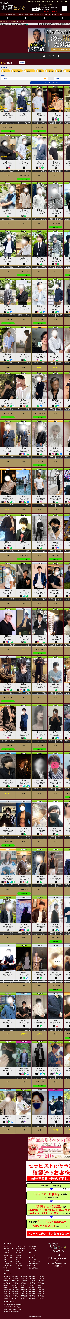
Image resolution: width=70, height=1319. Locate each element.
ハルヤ (55, 684)
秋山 (39, 732)
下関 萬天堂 (24, 1294)
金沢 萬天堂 (15, 1287)
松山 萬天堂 (7, 1296)
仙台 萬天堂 (24, 1279)
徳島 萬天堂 (41, 1294)
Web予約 (16, 18)
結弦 (55, 114)
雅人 (39, 114)
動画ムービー (32, 1253)
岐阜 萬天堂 (24, 1287)
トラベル (50, 71)
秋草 (55, 924)
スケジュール (33, 14)
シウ (39, 684)
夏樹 (55, 162)
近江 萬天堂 (24, 1289)
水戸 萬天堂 (24, 1281)
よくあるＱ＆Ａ (8, 1255)
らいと (39, 448)
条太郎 (39, 972)
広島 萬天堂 (41, 1291)
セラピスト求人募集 (49, 18)
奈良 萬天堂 (7, 1291)
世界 (8, 876)
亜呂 (55, 732)
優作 (23, 542)
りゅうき (8, 732)
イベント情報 (32, 1255)
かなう (8, 780)
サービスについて (21, 1246)
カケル (55, 1116)
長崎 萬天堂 (41, 1296)
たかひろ (55, 306)
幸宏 (23, 684)
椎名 (23, 876)
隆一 (8, 354)
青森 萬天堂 (41, 1276)
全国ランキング (20, 1261)
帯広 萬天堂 (24, 1276)
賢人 (39, 1116)
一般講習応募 (7, 1264)
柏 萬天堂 (23, 1283)
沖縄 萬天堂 (41, 1298)
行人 (8, 448)
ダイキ (39, 258)
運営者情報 (19, 1268)
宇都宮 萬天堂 (15, 1281)
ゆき (8, 1068)
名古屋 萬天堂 (7, 1289)
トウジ (23, 828)
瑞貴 (39, 306)
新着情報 (18, 1255)
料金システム (22, 18)
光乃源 (55, 400)
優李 (55, 1068)
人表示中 (6, 62)
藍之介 (23, 924)
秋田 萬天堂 (15, 1279)
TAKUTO (8, 590)
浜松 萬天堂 (41, 1287)
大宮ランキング (8, 1261)
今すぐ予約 (8, 131)
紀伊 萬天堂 (15, 1291)
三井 (39, 542)
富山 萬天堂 (41, 1285)
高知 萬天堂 (15, 1296)
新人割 (60, 71)
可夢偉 (39, 876)
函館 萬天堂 (32, 1276)
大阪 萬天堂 (41, 1289)
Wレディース (30, 71)
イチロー (24, 1068)
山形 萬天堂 (32, 1279)
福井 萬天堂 (7, 1287)
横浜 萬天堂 (41, 1283)
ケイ (39, 354)
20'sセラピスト (40, 14)
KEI (55, 542)
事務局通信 (6, 1270)
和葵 (39, 210)
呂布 (39, 400)
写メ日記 (15, 14)
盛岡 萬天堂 (7, 1279)
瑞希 (55, 828)
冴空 (8, 636)
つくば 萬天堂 (33, 1281)
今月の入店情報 (20, 1248)
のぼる (55, 590)
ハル (23, 114)
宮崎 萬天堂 (24, 1298)
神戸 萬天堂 (24, 1291)
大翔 (55, 210)
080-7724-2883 (45, 4)
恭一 (8, 924)
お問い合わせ (41, 18)
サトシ (23, 636)
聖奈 (39, 828)
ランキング (26, 14)
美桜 (55, 448)
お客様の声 (20, 14)
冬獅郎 (23, 496)
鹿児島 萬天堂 (33, 1298)
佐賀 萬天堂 (32, 1296)
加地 (39, 590)
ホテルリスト (11, 18)
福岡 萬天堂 (24, 1296)
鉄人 (23, 972)
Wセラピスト (18, 71)
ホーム (5, 14)
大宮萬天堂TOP (8, 1266)
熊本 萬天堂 (15, 1298)
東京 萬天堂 (7, 1283)
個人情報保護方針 (34, 1268)
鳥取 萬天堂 (7, 1294)
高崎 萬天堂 (7, 1281)
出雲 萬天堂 (15, 1294)
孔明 (55, 636)
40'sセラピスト (55, 14)
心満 (23, 306)
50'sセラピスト (63, 14)
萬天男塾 (18, 1264)
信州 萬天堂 (24, 1285)
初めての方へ (7, 1246)
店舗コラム (6, 1259)
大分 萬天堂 (7, 1298)
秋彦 (8, 972)
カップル (6, 71)
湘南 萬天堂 (7, 1285)
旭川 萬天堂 (7, 1276)
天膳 (23, 1116)
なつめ (8, 400)
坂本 (8, 210)
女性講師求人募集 (58, 18)
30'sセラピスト (47, 14)
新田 (8, 1116)
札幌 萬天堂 (15, 1276)
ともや (8, 114)
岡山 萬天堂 (32, 1291)
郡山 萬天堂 (41, 1279)
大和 (23, 258)
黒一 (8, 162)
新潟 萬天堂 (15, 1285)
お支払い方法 (29, 18)
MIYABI (55, 972)
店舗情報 (10, 14)
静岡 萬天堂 (32, 1287)
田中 (8, 542)
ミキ (8, 684)
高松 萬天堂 (32, 1294)
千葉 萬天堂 (32, 1283)
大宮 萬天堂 (41, 1281)
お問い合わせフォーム (22, 1266)
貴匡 (23, 400)
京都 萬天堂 (32, 1289)
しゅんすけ (40, 924)
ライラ (23, 354)
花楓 (8, 496)
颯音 (55, 258)
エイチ (39, 780)
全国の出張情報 (8, 1257)
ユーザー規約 (32, 1259)
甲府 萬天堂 (32, 1285)
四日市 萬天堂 (15, 1289)
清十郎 (8, 258)
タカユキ (55, 496)
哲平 (39, 1020)
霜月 (39, 1068)
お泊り (41, 71)
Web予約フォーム (8, 1268)
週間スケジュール (8, 1248)
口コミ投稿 (35, 18)
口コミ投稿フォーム (34, 1266)
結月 (23, 1020)
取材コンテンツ (20, 1257)
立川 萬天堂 (15, 1283)
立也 (39, 496)
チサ (23, 590)
